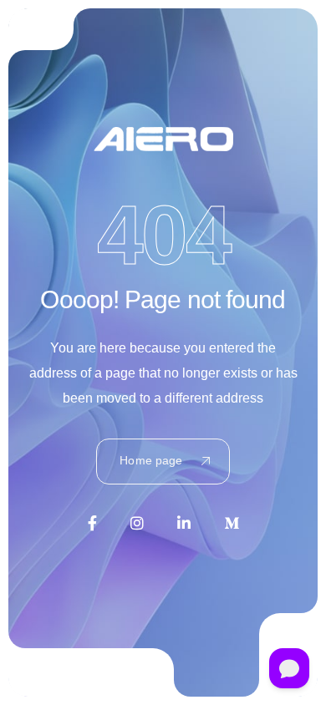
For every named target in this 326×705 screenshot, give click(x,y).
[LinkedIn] (184, 522)
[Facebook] (92, 522)
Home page (151, 460)
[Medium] (231, 522)
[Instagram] (137, 522)
